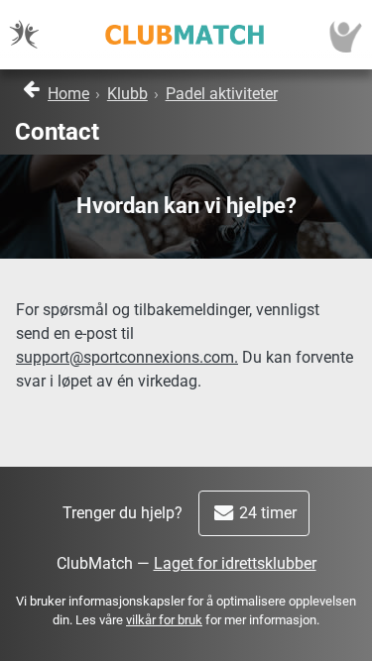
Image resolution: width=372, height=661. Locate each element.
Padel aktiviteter (222, 93)
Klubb (127, 93)
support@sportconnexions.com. (127, 357)
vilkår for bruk (164, 619)
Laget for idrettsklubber (235, 563)
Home (68, 93)
